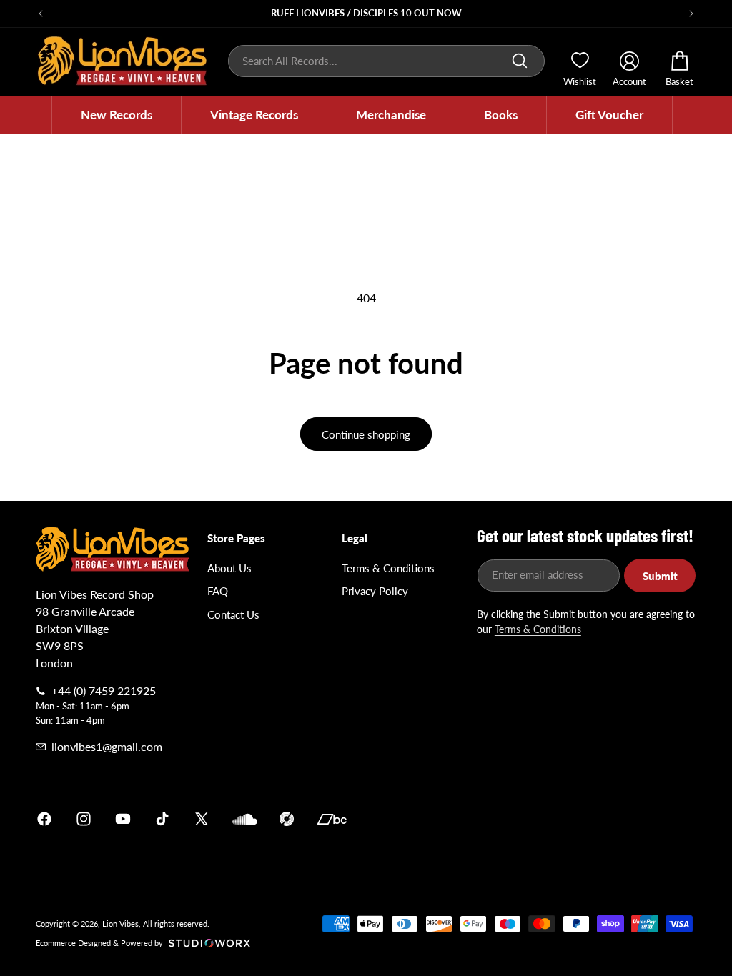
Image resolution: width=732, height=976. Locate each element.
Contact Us (233, 614)
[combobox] (386, 61)
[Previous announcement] (40, 13)
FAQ (217, 590)
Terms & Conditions (388, 568)
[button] (116, 115)
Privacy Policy (375, 590)
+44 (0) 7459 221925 (103, 690)
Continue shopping (366, 434)
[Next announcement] (691, 13)
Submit (660, 575)
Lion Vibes (120, 923)
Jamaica (533, 819)
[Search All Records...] (520, 60)
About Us (229, 568)
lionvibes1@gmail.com (106, 746)
